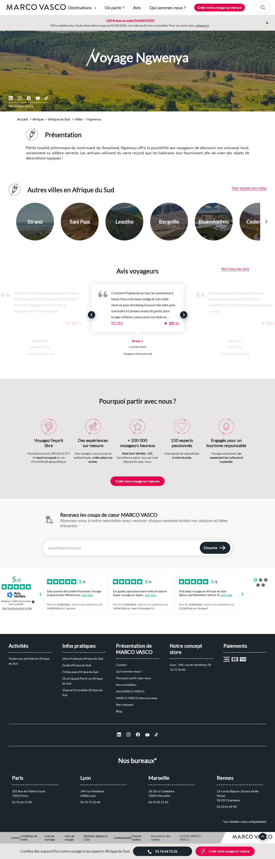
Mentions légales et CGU (96, 837)
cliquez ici (202, 25)
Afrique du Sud (59, 119)
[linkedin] (11, 98)
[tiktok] (46, 98)
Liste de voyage (69, 837)
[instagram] (20, 98)
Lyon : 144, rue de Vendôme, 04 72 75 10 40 (191, 667)
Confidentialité (123, 837)
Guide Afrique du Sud (76, 665)
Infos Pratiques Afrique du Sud (82, 658)
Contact (121, 665)
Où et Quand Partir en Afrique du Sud (82, 681)
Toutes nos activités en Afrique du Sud (29, 661)
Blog (119, 711)
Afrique (38, 119)
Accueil (22, 119)
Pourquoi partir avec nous (133, 678)
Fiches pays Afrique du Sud (80, 672)
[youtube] (38, 98)
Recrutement (124, 704)
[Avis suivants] (243, 595)
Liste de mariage (50, 837)
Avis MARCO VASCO (130, 691)
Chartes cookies (137, 837)
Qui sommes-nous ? (129, 671)
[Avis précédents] (40, 595)
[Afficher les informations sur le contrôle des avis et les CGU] (33, 602)
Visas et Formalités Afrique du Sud (82, 692)
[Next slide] (266, 221)
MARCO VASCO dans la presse (136, 698)
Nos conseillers (126, 684)
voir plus (87, 595)
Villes (79, 119)
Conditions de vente (29, 837)
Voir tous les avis (235, 268)
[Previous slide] (9, 221)
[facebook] (29, 98)
